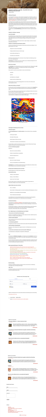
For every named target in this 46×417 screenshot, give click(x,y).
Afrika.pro (11, 1)
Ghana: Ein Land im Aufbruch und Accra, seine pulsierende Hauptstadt (19, 338)
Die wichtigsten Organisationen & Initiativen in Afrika (15, 411)
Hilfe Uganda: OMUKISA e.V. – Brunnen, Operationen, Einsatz (18, 321)
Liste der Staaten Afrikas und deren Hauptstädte (15, 408)
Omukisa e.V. (10, 409)
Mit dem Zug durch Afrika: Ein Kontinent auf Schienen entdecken (19, 255)
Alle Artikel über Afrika (11, 407)
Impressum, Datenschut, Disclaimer (13, 412)
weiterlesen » (35, 327)
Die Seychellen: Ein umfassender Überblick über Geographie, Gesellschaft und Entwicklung (22, 329)
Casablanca (9, 365)
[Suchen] (38, 2)
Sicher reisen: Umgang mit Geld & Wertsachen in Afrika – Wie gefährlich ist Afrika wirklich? (23, 252)
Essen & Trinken (12, 297)
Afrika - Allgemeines (11, 410)
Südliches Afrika (18, 297)
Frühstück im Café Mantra (18, 202)
